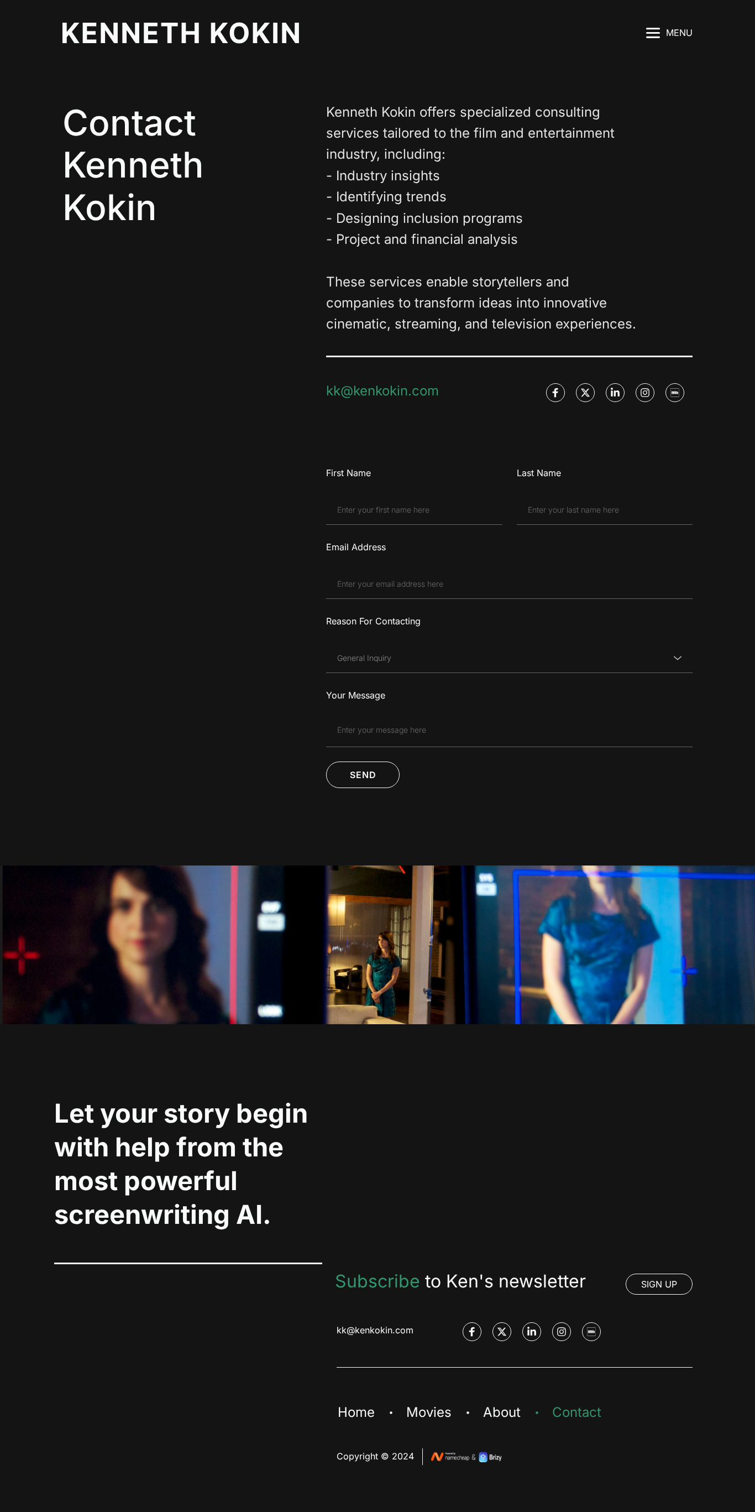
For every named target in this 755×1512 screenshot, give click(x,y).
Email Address (356, 546)
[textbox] (505, 658)
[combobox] (509, 657)
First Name (348, 472)
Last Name (539, 472)
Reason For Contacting (373, 621)
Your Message (355, 695)
